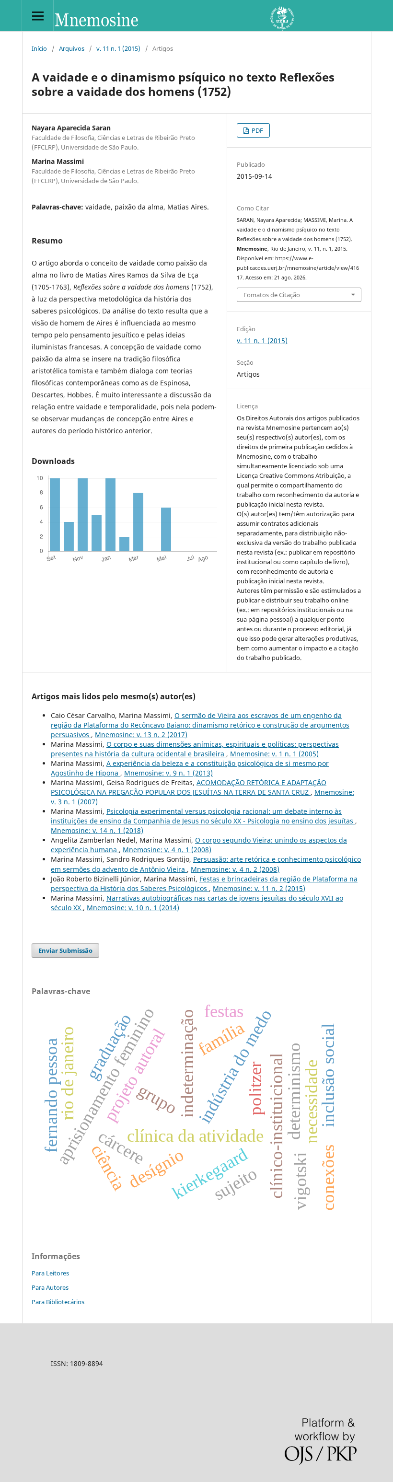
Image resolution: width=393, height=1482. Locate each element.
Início (39, 48)
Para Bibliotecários (58, 1301)
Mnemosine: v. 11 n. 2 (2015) (259, 888)
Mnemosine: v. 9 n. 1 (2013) (168, 772)
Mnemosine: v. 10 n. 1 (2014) (133, 907)
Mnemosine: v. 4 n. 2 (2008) (235, 869)
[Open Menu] (37, 15)
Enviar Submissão (65, 950)
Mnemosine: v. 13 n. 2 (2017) (141, 734)
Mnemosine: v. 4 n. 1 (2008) (167, 849)
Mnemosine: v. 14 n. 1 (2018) (97, 830)
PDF (256, 130)
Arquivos (71, 48)
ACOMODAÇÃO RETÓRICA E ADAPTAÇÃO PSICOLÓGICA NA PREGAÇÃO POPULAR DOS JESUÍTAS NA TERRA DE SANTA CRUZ (188, 787)
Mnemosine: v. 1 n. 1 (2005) (274, 753)
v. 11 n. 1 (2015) (118, 48)
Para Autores (50, 1287)
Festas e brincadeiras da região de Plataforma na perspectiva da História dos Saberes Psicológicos (204, 883)
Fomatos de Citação (271, 294)
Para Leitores (50, 1273)
